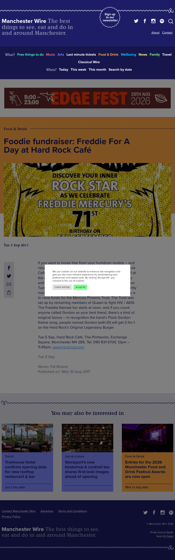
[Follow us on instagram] (153, 21)
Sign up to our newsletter (110, 17)
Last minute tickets (81, 55)
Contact (167, 32)
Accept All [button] (80, 287)
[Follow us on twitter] (136, 21)
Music (50, 55)
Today (63, 70)
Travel (167, 55)
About (155, 32)
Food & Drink (108, 55)
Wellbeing (128, 55)
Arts (61, 55)
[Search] (170, 22)
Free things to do (30, 55)
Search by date (120, 70)
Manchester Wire (24, 21)
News (143, 55)
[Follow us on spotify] (162, 21)
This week (78, 70)
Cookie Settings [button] (62, 287)
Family (155, 55)
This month (97, 70)
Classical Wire (89, 62)
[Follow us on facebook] (145, 21)
